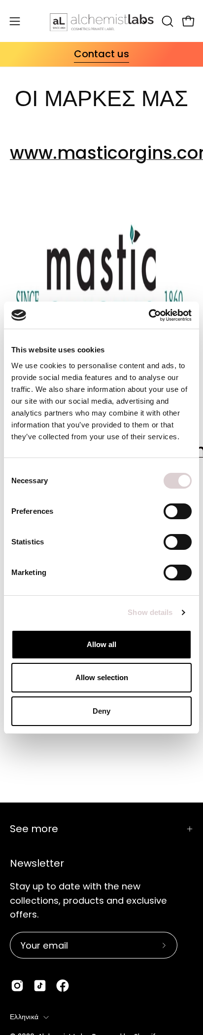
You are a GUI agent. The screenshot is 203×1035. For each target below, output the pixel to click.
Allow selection (101, 677)
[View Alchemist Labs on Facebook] (62, 985)
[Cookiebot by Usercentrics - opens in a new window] (148, 315)
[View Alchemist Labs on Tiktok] (40, 985)
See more (34, 829)
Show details (150, 612)
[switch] (178, 511)
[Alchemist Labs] (102, 21)
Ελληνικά (24, 1017)
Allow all (101, 644)
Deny (101, 711)
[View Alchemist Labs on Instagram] (17, 985)
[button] (166, 21)
